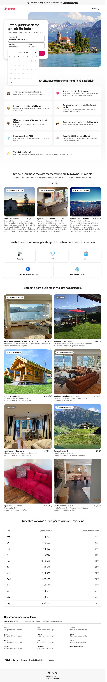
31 (11, 82)
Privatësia (49, 678)
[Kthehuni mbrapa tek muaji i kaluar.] (11, 52)
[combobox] (26, 39)
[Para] (56, 183)
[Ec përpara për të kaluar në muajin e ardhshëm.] (35, 52)
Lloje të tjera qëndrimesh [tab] (31, 621)
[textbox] (16, 46)
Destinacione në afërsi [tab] (11, 621)
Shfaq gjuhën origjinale (70, 3)
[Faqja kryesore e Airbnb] (9, 8)
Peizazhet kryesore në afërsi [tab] (52, 621)
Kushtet (57, 678)
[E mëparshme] (49, 183)
